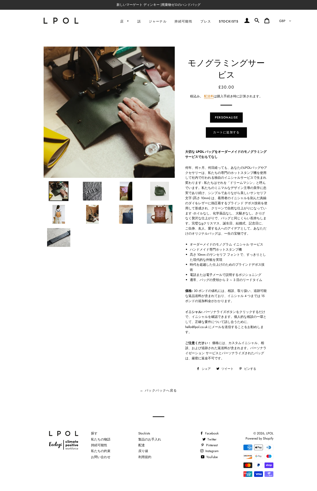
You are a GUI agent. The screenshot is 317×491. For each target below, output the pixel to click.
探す (94, 433)
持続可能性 (183, 21)
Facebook (211, 433)
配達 (141, 445)
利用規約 (144, 457)
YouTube (211, 457)
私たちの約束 (100, 451)
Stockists (228, 21)
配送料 (209, 96)
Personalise (226, 117)
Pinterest (211, 445)
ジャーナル (158, 21)
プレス (205, 21)
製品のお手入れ (149, 439)
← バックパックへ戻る (158, 390)
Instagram (211, 451)
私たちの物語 (100, 439)
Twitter (212, 439)
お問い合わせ (100, 457)
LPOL (269, 433)
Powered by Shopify (259, 438)
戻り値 (143, 451)
